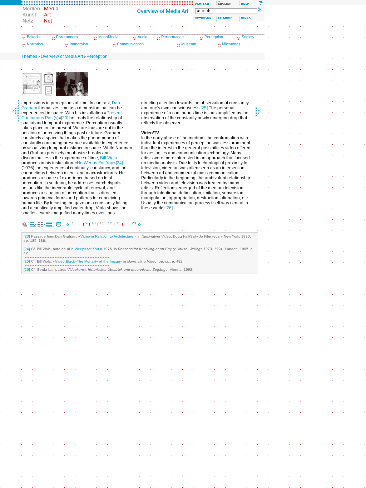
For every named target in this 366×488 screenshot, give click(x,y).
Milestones (231, 44)
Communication (130, 44)
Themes (29, 56)
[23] (64, 117)
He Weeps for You (84, 249)
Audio (142, 37)
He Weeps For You (95, 162)
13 (118, 223)
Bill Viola (108, 157)
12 (110, 223)
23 (134, 223)
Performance (172, 37)
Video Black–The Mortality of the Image (87, 261)
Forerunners (67, 37)
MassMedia (108, 37)
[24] (119, 162)
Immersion (79, 44)
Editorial (33, 37)
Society (248, 37)
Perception (213, 37)
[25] (204, 107)
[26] (169, 207)
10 (94, 223)
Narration (35, 44)
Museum (188, 44)
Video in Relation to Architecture (106, 236)
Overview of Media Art (62, 56)
